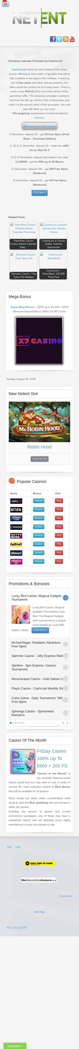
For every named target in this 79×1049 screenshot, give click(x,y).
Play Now (39, 193)
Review (38, 500)
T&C (9, 846)
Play (59, 500)
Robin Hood (39, 446)
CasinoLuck (19, 69)
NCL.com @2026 (17, 927)
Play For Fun (39, 459)
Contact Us (66, 895)
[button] (24, 236)
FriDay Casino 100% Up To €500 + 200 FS (52, 758)
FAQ (18, 846)
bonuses (39, 117)
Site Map (39, 911)
